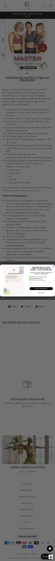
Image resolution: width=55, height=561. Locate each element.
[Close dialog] (53, 266)
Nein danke (41, 292)
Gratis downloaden (41, 288)
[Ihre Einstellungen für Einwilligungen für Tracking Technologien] (51, 557)
